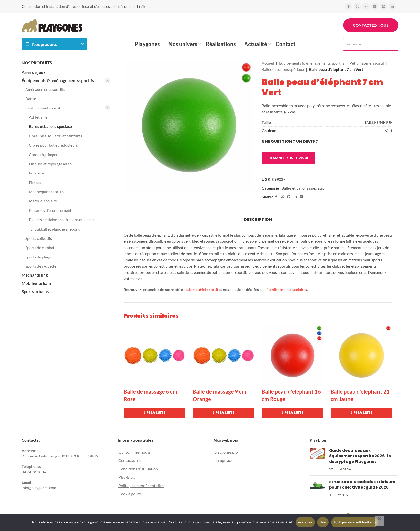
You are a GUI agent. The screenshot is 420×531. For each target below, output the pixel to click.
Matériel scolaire (43, 201)
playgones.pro (226, 452)
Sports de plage (38, 257)
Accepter (305, 522)
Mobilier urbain (36, 283)
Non (323, 522)
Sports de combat (39, 247)
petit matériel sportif (201, 289)
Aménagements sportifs (45, 89)
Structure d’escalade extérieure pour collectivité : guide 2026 (362, 484)
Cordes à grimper (43, 154)
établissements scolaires (286, 289)
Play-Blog (126, 477)
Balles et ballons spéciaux (50, 126)
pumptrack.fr (225, 460)
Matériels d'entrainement (50, 210)
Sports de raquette (40, 266)
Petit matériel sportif (42, 108)
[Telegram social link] (301, 196)
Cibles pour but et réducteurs (53, 145)
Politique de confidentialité (141, 485)
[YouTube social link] (374, 6)
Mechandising (35, 275)
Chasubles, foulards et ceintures (55, 135)
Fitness (35, 182)
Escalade (36, 173)
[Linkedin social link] (392, 6)
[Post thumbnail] (317, 460)
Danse (30, 98)
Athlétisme (38, 117)
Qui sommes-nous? (134, 452)
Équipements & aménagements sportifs (58, 80)
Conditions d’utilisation (138, 468)
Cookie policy (129, 493)
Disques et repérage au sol (51, 163)
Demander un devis (286, 158)
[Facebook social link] (348, 6)
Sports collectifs (38, 238)
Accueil (268, 63)
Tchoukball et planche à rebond (54, 229)
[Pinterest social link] (383, 6)
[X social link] (357, 6)
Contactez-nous (371, 25)
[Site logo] (52, 24)
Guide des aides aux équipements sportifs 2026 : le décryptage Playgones (360, 456)
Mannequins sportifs (46, 191)
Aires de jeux (33, 72)
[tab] (258, 217)
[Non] (379, 521)
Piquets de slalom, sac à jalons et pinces (61, 219)
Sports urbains (35, 291)
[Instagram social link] (366, 6)
